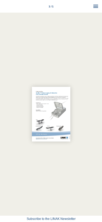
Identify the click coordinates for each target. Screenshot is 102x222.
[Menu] (95, 6)
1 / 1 (51, 6)
